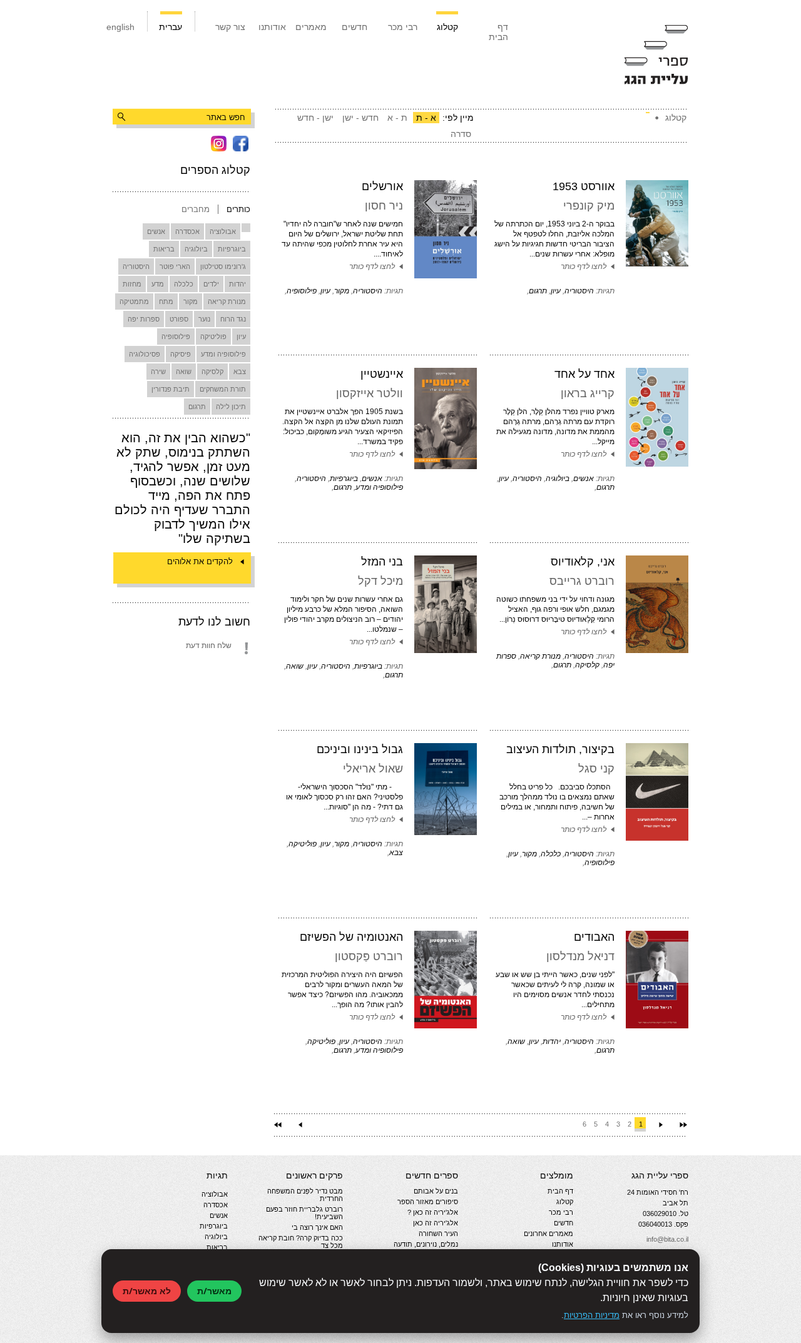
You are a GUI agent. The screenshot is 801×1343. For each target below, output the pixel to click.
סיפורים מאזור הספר (427, 1201)
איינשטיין (381, 374)
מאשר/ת (214, 1291)
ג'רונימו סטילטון (223, 266)
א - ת (426, 118)
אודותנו (272, 27)
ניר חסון (384, 206)
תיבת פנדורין (170, 389)
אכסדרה (187, 231)
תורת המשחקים (223, 389)
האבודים (594, 937)
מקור (190, 301)
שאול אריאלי (373, 769)
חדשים (354, 27)
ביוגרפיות (232, 249)
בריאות (164, 249)
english (120, 27)
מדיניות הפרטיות (592, 1315)
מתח (166, 301)
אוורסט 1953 (584, 186)
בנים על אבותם (436, 1191)
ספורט (179, 319)
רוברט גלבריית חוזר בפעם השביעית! (304, 1212)
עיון (241, 336)
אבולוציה (223, 231)
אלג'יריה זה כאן (435, 1223)
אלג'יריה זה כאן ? (432, 1212)
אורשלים (382, 186)
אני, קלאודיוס (583, 561)
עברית (170, 27)
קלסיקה (212, 371)
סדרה (461, 134)
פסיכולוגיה (144, 354)
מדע (157, 284)
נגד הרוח (233, 319)
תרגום (197, 406)
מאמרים (311, 27)
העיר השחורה (438, 1233)
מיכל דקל (380, 581)
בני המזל (382, 561)
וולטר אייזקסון (369, 393)
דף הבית (498, 32)
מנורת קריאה (227, 301)
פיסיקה (180, 354)
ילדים (211, 284)
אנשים (156, 231)
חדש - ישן (360, 118)
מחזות (132, 284)
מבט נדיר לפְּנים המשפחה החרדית (305, 1194)
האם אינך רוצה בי (317, 1227)
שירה (158, 371)
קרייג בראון (588, 393)
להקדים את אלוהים (200, 561)
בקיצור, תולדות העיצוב (560, 749)
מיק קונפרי (589, 206)
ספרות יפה (144, 319)
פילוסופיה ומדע (223, 354)
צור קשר (230, 27)
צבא (239, 371)
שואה (183, 371)
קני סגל (596, 769)
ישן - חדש (315, 118)
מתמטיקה (134, 301)
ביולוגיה (196, 249)
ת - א (397, 118)
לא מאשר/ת (147, 1291)
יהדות (237, 284)
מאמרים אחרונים (548, 1233)
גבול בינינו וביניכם (360, 749)
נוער (204, 319)
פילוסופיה (175, 336)
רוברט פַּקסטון (369, 956)
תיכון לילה (231, 406)
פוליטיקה (213, 336)
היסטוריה (136, 266)
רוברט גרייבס (582, 581)
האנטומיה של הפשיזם (351, 937)
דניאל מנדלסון (580, 956)
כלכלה (183, 284)
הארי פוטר (175, 266)
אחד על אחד (584, 374)
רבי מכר (402, 27)
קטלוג (447, 27)
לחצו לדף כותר (583, 266)
